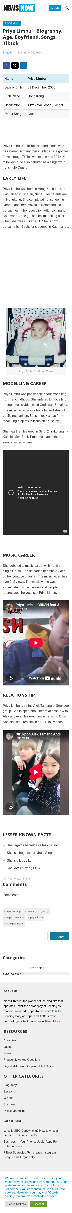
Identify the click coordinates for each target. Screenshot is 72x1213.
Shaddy (7, 52)
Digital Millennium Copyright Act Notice (29, 1066)
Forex (7, 1053)
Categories (36, 968)
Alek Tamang (13, 911)
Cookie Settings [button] (16, 1203)
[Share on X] (15, 65)
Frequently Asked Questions (22, 1059)
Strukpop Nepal (14, 923)
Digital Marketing (14, 1110)
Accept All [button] (38, 1203)
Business (10, 1104)
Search (59, 937)
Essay (8, 1091)
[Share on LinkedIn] (23, 65)
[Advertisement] (36, 270)
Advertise (10, 1040)
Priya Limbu (36, 917)
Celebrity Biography (38, 911)
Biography (12, 23)
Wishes (8, 1097)
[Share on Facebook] (6, 65)
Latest (8, 1046)
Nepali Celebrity (15, 917)
